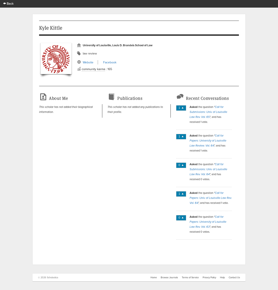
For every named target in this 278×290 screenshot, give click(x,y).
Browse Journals (169, 277)
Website (88, 62)
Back (10, 3)
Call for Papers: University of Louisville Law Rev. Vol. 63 (208, 222)
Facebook (109, 62)
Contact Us (234, 277)
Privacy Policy (209, 277)
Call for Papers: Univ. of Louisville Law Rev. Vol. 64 (211, 198)
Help (222, 277)
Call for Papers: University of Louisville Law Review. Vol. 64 (208, 140)
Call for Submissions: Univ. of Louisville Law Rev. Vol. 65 (208, 112)
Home (154, 277)
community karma (93, 69)
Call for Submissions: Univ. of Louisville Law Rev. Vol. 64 (208, 169)
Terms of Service (190, 277)
